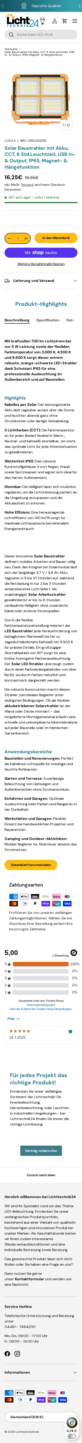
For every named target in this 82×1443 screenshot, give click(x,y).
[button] (65, 21)
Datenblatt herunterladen (31, 865)
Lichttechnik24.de (27, 1432)
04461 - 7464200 (20, 1326)
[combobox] (41, 34)
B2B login (42, 21)
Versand (27, 185)
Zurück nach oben (41, 1175)
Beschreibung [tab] (17, 320)
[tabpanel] (41, 591)
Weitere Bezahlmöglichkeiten (41, 264)
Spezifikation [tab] (47, 320)
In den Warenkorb (56, 238)
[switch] (72, 1436)
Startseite (11, 49)
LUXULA (10, 141)
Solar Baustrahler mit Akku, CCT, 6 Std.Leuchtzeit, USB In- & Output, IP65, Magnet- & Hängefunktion (39, 53)
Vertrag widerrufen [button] (41, 1150)
